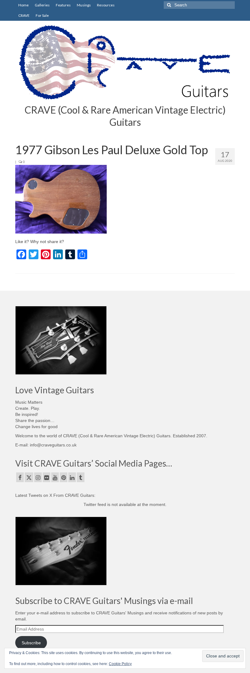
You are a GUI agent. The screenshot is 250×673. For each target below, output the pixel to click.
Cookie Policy (120, 664)
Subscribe (31, 642)
